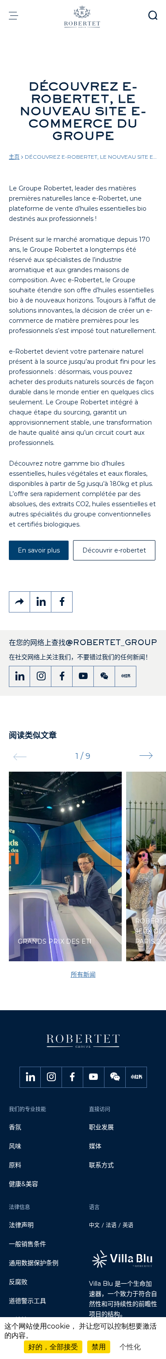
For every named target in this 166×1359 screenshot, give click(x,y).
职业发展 (101, 1127)
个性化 (130, 1347)
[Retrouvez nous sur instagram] (40, 676)
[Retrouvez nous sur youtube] (83, 676)
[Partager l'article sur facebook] (62, 601)
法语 (111, 1225)
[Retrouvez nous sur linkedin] (19, 676)
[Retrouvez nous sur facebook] (62, 676)
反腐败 (18, 1282)
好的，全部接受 (53, 1347)
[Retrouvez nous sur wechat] (104, 676)
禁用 (99, 1347)
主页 (14, 156)
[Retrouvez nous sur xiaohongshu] (125, 676)
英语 (128, 1225)
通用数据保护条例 (33, 1263)
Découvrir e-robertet (114, 550)
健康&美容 (23, 1184)
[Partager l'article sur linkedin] (40, 601)
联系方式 (101, 1165)
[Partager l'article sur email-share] (19, 601)
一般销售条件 (27, 1244)
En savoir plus (39, 550)
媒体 (95, 1146)
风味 (15, 1146)
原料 (15, 1165)
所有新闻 (83, 974)
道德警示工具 (27, 1301)
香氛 (15, 1127)
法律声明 (21, 1225)
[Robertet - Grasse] (82, 17)
